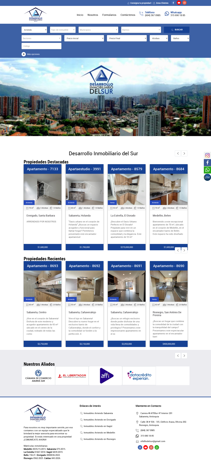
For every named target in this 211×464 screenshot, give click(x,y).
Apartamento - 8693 (42, 265)
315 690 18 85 (178, 15)
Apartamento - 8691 (126, 265)
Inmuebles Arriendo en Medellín (99, 432)
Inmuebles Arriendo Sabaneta (98, 413)
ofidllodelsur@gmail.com (153, 441)
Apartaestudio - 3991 (84, 169)
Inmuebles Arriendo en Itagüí (97, 426)
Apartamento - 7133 (42, 169)
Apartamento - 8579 (126, 169)
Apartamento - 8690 (168, 265)
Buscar (179, 29)
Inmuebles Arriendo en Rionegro (99, 439)
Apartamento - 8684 (168, 169)
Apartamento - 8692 (84, 265)
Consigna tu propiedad (140, 3)
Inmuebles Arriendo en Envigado (99, 419)
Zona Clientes (162, 3)
